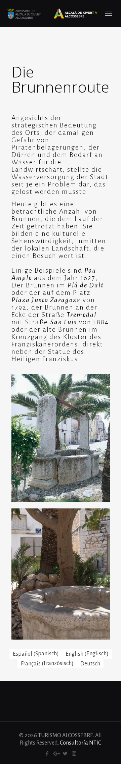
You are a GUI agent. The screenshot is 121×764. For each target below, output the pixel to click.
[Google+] (55, 753)
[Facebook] (46, 753)
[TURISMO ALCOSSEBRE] (52, 13)
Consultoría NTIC (80, 743)
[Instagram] (74, 753)
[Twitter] (65, 753)
